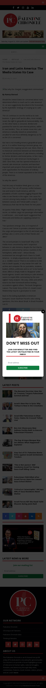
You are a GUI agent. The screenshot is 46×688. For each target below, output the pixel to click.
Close (43, 311)
